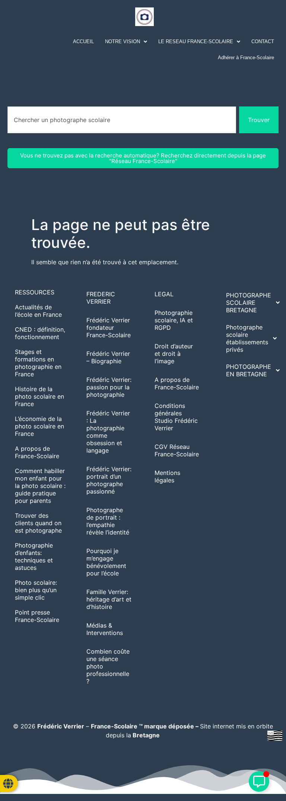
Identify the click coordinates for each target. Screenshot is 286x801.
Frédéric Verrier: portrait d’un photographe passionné (108, 480)
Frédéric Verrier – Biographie (108, 357)
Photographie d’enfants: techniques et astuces (34, 556)
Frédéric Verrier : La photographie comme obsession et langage (108, 431)
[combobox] (121, 119)
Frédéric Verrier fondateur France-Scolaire (108, 327)
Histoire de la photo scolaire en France (39, 396)
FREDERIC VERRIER (100, 297)
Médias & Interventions (104, 629)
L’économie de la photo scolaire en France (39, 426)
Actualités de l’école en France (38, 310)
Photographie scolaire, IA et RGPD (174, 320)
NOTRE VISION (122, 41)
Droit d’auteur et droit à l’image (174, 353)
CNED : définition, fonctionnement (40, 333)
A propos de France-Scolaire (37, 452)
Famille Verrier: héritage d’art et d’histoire (108, 599)
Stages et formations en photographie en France (38, 363)
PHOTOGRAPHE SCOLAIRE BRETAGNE (248, 302)
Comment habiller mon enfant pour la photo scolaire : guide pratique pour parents (40, 485)
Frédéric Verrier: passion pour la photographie (108, 387)
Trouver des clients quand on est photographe (38, 523)
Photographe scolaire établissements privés (247, 338)
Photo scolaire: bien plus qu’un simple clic (36, 590)
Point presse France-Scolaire (37, 616)
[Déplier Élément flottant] (259, 781)
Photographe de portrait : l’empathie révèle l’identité (107, 521)
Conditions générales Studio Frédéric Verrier (176, 417)
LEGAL (164, 294)
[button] (126, 41)
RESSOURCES (34, 292)
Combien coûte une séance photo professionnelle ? (108, 666)
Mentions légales (167, 476)
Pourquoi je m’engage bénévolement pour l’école (106, 562)
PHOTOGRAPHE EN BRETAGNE (248, 370)
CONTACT (262, 41)
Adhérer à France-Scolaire (246, 57)
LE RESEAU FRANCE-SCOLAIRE (195, 41)
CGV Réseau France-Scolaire (177, 450)
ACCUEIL (83, 41)
